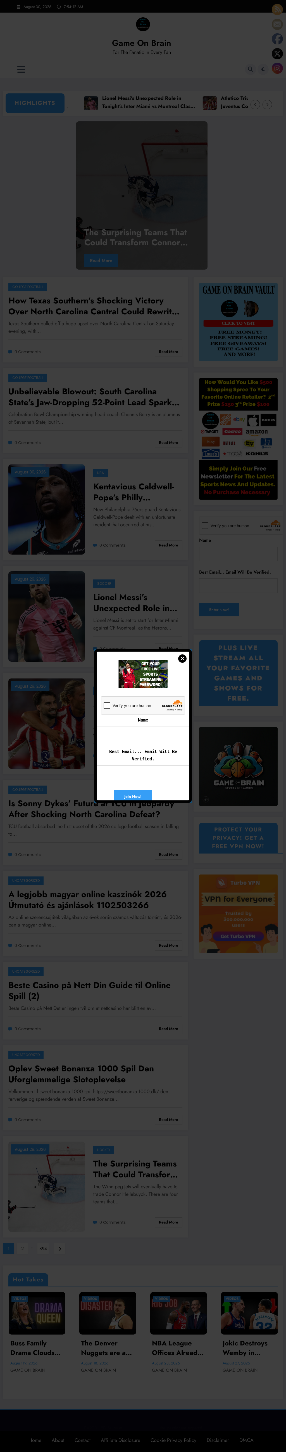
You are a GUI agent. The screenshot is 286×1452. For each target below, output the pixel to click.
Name (143, 720)
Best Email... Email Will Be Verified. (143, 755)
